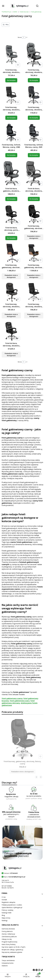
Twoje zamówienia (8, 960)
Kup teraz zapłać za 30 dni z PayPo (13, 947)
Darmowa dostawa (8, 929)
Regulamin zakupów (8, 902)
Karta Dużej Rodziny (8, 944)
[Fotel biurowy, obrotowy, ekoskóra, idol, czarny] (11, 292)
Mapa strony (6, 918)
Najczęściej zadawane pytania (12, 952)
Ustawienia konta (7, 963)
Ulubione (5, 966)
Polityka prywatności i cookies (12, 905)
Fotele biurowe (24, 12)
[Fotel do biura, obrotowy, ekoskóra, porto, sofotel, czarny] (11, 331)
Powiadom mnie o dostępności (33, 237)
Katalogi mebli (6, 913)
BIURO (15, 12)
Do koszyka (11, 80)
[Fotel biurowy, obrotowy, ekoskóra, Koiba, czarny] (11, 95)
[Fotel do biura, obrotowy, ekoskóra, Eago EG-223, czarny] (33, 174)
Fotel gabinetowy (36, 12)
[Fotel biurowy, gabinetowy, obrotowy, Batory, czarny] (33, 214)
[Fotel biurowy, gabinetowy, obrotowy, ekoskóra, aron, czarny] (11, 253)
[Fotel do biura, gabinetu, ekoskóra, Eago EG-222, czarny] (11, 174)
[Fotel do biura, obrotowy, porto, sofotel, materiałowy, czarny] (11, 215)
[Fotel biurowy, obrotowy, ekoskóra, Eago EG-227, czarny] (33, 55)
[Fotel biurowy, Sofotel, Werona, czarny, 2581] (33, 133)
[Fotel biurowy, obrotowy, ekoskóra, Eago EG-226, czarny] (11, 55)
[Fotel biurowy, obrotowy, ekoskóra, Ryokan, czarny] (33, 292)
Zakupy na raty (7, 939)
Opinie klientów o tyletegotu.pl (12, 907)
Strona (20, 37)
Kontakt (4, 900)
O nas (4, 897)
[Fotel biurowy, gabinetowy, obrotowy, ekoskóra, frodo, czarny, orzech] (33, 253)
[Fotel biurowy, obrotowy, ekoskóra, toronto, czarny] (33, 95)
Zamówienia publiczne (9, 937)
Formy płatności (7, 931)
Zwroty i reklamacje (8, 934)
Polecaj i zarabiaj (7, 910)
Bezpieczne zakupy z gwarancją (12, 950)
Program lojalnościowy (9, 942)
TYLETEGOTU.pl (6, 12)
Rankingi (4, 920)
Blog (3, 915)
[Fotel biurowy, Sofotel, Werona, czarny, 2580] (11, 133)
